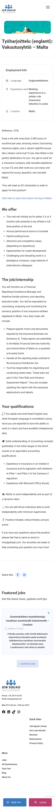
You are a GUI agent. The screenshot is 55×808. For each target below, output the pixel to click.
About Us (6, 777)
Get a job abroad (37, 730)
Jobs (4, 760)
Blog (4, 773)
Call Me (42, 802)
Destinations (35, 739)
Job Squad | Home (38, 726)
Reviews (33, 735)
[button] (48, 7)
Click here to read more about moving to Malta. (27, 198)
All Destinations (9, 764)
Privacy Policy (36, 743)
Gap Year (6, 768)
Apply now (16, 802)
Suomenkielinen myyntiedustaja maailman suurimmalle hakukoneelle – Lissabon (27, 620)
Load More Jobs (27, 664)
